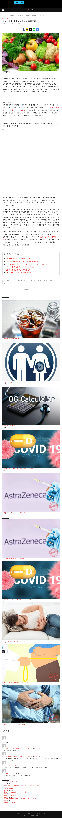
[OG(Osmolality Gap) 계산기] (31, 406)
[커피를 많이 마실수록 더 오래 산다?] (31, 319)
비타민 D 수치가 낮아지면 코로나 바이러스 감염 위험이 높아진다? (27, 264)
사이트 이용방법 (36, 813)
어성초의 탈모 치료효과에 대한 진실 (10, 766)
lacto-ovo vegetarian (8, 280)
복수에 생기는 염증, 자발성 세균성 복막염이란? (14, 641)
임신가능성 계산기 (7, 382)
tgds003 (6, 797)
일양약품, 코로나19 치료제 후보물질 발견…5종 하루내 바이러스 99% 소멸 (20, 785)
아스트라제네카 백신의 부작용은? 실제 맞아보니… (14, 512)
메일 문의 (45, 813)
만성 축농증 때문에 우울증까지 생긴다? (18, 270)
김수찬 (5, 783)
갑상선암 (39, 280)
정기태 (35, 756)
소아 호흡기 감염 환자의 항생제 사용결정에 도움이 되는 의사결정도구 (19, 798)
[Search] (59, 10)
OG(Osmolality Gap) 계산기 (9, 425)
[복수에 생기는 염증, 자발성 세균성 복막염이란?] (31, 621)
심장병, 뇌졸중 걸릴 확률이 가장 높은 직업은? (20, 267)
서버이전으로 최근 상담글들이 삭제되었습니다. (14, 792)
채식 (4, 283)
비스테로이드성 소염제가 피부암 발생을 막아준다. (22, 261)
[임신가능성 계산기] (31, 362)
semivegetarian (31, 280)
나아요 (7, 23)
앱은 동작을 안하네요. (7, 788)
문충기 (35, 748)
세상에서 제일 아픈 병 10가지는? (10, 741)
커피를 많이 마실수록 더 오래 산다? (11, 338)
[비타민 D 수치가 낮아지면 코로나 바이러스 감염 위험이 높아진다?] (31, 449)
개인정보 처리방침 (25, 813)
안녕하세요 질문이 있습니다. (9, 795)
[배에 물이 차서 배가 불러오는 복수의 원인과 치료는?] (31, 663)
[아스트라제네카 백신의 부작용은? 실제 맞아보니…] (31, 492)
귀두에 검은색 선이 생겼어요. (9, 781)
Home (3, 15)
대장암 (45, 280)
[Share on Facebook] (35, 290)
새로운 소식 (20, 15)
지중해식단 (51, 280)
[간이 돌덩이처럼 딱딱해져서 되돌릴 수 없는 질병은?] (31, 704)
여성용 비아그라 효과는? (8, 802)
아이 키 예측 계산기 (7, 773)
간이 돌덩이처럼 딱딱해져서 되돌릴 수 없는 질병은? (15, 724)
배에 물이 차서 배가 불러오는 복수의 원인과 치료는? (15, 682)
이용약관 (17, 813)
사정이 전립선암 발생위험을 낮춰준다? (18, 273)
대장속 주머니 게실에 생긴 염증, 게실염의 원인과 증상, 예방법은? (17, 756)
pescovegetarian (21, 280)
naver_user (6, 790)
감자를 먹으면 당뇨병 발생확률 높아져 (18, 259)
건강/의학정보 (11, 15)
